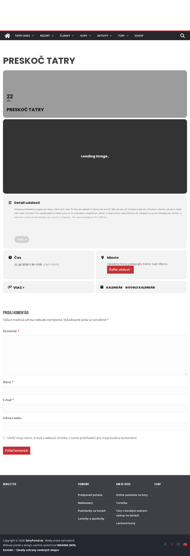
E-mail (8, 400)
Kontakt (8, 550)
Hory (83, 35)
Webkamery (85, 503)
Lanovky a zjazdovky (91, 518)
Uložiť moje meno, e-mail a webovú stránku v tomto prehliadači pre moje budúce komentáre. (72, 438)
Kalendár (114, 287)
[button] (32, 35)
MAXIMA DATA (66, 545)
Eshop (139, 35)
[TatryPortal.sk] (7, 35)
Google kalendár (140, 287)
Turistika (121, 503)
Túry (121, 35)
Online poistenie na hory (132, 495)
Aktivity (102, 35)
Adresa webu (12, 418)
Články (65, 35)
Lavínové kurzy (125, 523)
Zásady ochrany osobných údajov (37, 550)
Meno (8, 382)
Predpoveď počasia (90, 495)
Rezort (45, 35)
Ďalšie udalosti (119, 269)
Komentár (11, 331)
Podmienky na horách (92, 510)
